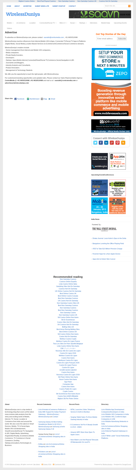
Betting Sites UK (68, 327)
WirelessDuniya (15, 464)
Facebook (20, 99)
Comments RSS (60, 464)
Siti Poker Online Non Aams (68, 377)
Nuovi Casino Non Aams (68, 379)
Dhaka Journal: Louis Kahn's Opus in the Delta (109, 238)
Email (53, 99)
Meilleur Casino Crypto (68, 339)
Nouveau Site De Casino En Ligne (68, 351)
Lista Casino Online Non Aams (68, 346)
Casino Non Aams (68, 358)
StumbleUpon (35, 99)
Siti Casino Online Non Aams (68, 317)
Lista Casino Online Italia (68, 284)
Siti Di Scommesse (68, 320)
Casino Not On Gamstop (68, 336)
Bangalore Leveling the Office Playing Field (108, 243)
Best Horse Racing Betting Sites (68, 329)
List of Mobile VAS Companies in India (115, 414)
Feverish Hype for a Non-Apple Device (106, 254)
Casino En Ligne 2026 (68, 353)
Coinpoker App (68, 384)
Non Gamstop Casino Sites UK (68, 303)
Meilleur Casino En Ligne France (68, 341)
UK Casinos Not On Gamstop (68, 324)
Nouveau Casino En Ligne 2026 (68, 375)
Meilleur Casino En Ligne (68, 356)
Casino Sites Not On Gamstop (68, 322)
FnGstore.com (43, 452)
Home (9, 6)
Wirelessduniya (107, 464)
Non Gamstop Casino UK (68, 315)
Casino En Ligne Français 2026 (68, 363)
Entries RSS (47, 464)
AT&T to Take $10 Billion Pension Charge (107, 249)
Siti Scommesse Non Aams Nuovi (68, 394)
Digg (45, 99)
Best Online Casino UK (68, 293)
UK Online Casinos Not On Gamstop (68, 291)
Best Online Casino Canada (68, 296)
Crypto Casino (68, 391)
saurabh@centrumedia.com (54, 37)
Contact (72, 6)
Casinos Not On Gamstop (68, 289)
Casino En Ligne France (68, 365)
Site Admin (36, 464)
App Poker (68, 382)
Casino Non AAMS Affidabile (68, 396)
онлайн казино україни (68, 370)
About (17, 6)
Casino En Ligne (68, 367)
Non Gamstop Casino (68, 313)
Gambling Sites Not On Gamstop (68, 286)
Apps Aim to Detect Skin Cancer (104, 259)
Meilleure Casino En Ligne (68, 360)
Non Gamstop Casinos (68, 279)
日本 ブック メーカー (68, 348)
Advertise (27, 6)
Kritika (40, 444)
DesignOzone (126, 464)
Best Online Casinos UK (68, 332)
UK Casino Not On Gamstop (68, 301)
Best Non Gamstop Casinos (68, 298)
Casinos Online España (68, 282)
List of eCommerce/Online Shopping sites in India (51, 436)
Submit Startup (58, 6)
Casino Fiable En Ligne (68, 389)
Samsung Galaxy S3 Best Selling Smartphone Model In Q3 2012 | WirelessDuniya (50, 424)
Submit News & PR (42, 6)
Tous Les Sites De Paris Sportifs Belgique (68, 344)
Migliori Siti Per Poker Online (68, 398)
